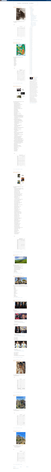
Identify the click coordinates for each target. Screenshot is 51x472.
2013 (31, 35)
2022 (31, 8)
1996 (31, 52)
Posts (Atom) (17, 468)
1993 (31, 55)
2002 (31, 46)
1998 (31, 50)
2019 (31, 29)
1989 (31, 59)
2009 (31, 39)
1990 (31, 58)
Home (21, 466)
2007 (31, 41)
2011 (31, 37)
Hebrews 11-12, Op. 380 (16, 360)
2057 (31, 7)
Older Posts (27, 466)
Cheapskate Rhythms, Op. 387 (17, 7)
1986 (31, 62)
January (32, 26)
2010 (31, 38)
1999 (31, 49)
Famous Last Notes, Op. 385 (17, 86)
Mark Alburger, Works (25, 3)
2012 (31, 36)
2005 (31, 43)
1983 (31, 65)
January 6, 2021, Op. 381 (16, 300)
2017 (31, 31)
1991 (31, 57)
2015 (31, 33)
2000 (31, 48)
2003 (31, 45)
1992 (31, 56)
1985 (31, 63)
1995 (31, 53)
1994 (31, 54)
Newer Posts (14, 466)
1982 (31, 66)
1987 (31, 61)
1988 (31, 60)
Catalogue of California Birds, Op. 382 (18, 276)
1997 (31, 51)
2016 (31, 32)
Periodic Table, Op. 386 (33, 16)
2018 (31, 30)
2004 (31, 44)
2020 (31, 28)
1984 (31, 64)
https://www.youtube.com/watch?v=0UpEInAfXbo (20, 322)
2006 (31, 42)
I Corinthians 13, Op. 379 (16, 431)
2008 (31, 40)
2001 (31, 47)
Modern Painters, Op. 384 (16, 172)
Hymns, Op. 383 (15, 255)
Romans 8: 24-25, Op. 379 (16, 395)
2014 (31, 34)
